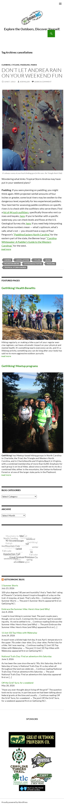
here (22, 215)
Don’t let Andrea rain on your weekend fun (32, 73)
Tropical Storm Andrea (15, 267)
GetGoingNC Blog (14, 579)
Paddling (25, 65)
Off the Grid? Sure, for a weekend (17, 682)
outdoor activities (33, 264)
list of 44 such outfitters (16, 212)
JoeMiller (25, 81)
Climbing (6, 65)
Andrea (7, 260)
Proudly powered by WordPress (14, 802)
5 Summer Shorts (10, 585)
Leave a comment (42, 81)
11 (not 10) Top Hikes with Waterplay (19, 632)
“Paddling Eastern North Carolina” (31, 234)
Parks (34, 65)
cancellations (22, 260)
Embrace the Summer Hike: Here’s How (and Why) (26, 609)
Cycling (15, 65)
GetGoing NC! (32, 20)
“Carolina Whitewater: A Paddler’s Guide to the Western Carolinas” (29, 242)
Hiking (48, 260)
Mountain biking (12, 264)
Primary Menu (60, 3)
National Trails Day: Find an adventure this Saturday (27, 656)
